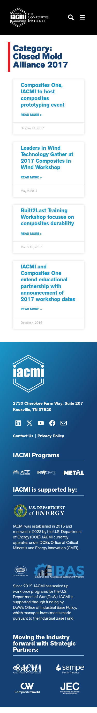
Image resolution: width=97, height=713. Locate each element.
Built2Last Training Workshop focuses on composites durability (47, 217)
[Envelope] (63, 423)
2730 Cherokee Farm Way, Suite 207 (48, 403)
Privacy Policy (51, 436)
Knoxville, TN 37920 (32, 409)
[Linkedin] (18, 423)
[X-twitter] (29, 423)
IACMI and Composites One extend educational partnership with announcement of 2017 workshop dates (48, 283)
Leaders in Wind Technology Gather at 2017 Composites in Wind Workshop (47, 157)
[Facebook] (52, 423)
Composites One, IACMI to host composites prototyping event (42, 94)
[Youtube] (41, 423)
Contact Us (23, 436)
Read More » (31, 115)
